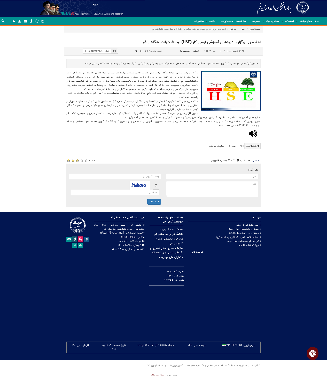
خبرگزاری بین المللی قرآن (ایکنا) (244, 233)
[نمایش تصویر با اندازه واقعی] (231, 90)
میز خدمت (241, 21)
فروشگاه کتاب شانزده (249, 245)
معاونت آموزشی (216, 146)
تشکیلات (289, 21)
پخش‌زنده (199, 21)
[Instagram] (42, 21)
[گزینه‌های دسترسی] (312, 353)
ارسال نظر (154, 202)
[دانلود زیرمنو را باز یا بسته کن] (206, 21)
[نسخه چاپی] (141, 51)
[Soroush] (31, 21)
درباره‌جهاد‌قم (306, 21)
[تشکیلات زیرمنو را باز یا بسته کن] (282, 21)
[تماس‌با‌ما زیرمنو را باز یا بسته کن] (249, 21)
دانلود (212, 21)
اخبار (243, 29)
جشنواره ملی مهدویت (171, 257)
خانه (317, 21)
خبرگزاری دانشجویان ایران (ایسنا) (244, 229)
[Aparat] (36, 21)
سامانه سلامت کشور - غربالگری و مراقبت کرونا (238, 237)
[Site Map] (19, 21)
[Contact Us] (25, 21)
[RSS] (13, 21)
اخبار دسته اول (185, 51)
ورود (95, 4)
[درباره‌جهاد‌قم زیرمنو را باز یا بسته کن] (296, 21)
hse (242, 146)
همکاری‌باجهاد (272, 21)
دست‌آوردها (227, 21)
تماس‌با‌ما (256, 21)
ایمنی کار (232, 146)
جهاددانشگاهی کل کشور (248, 225)
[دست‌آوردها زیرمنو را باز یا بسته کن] (218, 21)
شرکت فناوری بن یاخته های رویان (243, 241)
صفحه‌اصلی (255, 29)
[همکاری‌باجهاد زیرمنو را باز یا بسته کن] (263, 21)
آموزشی (233, 29)
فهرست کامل (197, 252)
